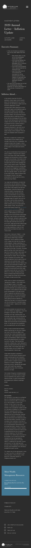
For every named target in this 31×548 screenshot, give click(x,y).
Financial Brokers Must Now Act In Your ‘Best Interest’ (14, 483)
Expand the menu (27, 7)
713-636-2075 (7, 506)
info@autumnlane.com (9, 502)
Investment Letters (11, 21)
